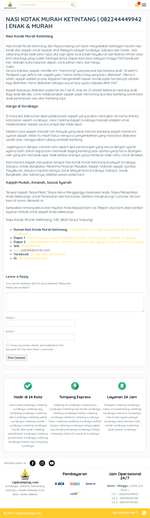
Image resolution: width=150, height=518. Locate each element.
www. (17, 250)
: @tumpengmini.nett (32, 258)
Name (10, 317)
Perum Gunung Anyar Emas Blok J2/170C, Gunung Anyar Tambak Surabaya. (81, 238)
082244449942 (30, 246)
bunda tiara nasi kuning (48, 254)
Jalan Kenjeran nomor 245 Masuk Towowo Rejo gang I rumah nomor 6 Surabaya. (86, 242)
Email (10, 331)
